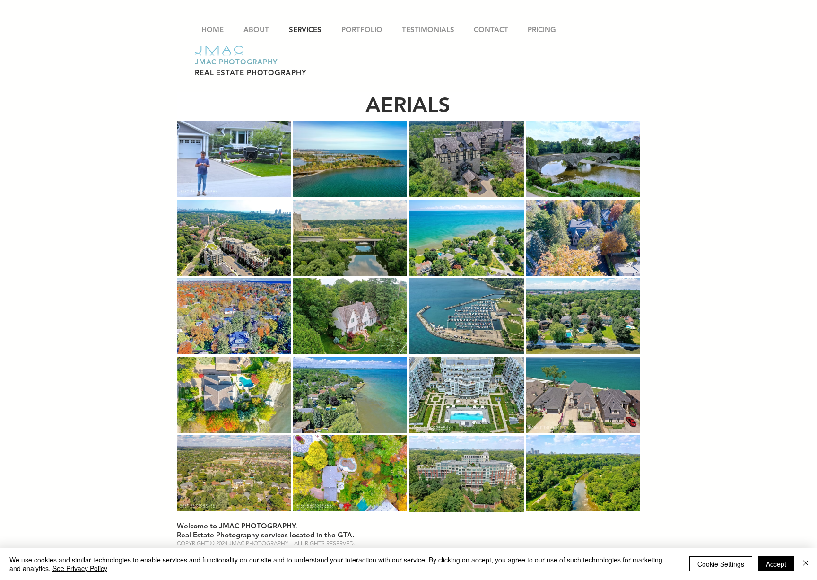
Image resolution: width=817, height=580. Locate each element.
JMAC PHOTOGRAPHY (236, 61)
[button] (361, 30)
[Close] (805, 563)
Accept (776, 564)
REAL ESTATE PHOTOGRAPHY (250, 72)
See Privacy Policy (79, 568)
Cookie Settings (720, 564)
